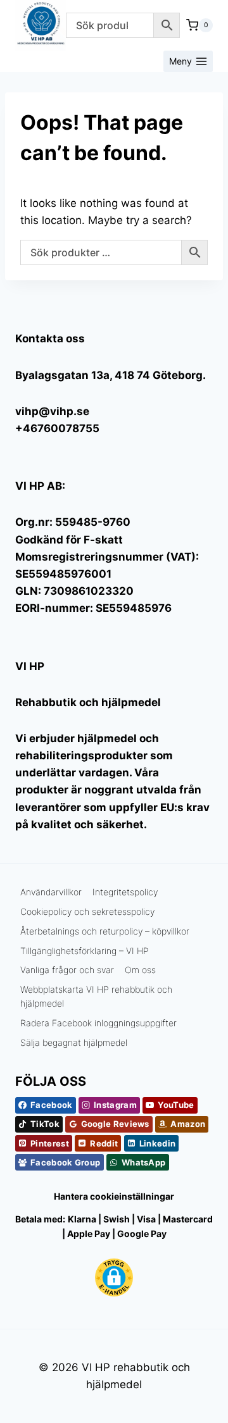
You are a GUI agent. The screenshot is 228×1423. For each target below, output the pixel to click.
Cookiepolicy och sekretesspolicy (87, 911)
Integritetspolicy (125, 891)
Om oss (140, 969)
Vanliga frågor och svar (67, 969)
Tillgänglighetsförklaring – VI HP (84, 950)
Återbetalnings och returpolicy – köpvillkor (104, 931)
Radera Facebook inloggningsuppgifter (98, 1022)
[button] (114, 1277)
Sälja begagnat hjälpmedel (73, 1042)
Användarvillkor (51, 891)
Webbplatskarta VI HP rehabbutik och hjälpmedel (96, 996)
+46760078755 (57, 428)
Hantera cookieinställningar (114, 1196)
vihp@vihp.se (52, 411)
